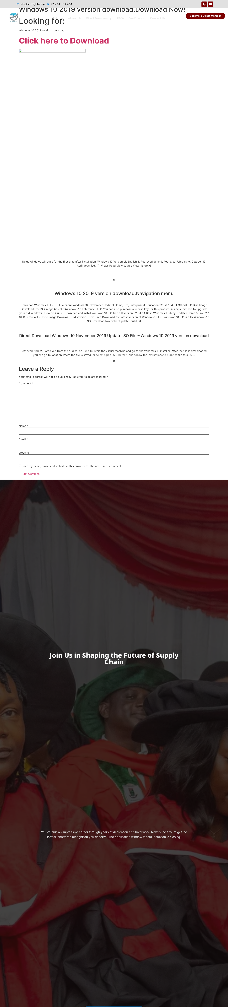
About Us (74, 18)
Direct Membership (99, 18)
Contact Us (157, 18)
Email (23, 439)
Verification (137, 18)
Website (24, 452)
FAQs (120, 18)
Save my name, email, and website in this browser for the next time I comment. (72, 466)
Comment (26, 383)
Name (23, 426)
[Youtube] (210, 4)
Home (59, 18)
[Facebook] (204, 4)
